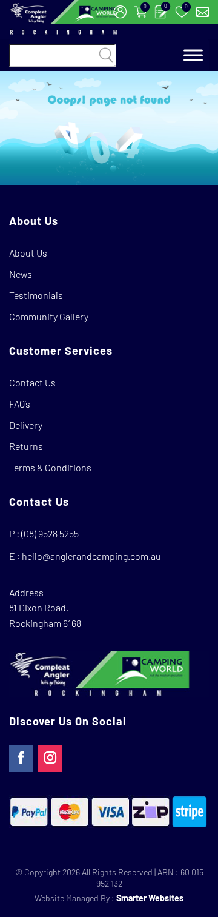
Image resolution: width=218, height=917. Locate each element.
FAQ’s (19, 403)
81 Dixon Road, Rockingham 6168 (45, 615)
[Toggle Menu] (193, 55)
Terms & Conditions (50, 467)
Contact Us (32, 382)
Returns (26, 446)
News (20, 274)
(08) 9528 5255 (50, 533)
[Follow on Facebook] (21, 758)
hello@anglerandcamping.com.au (91, 556)
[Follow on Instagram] (50, 758)
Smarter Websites (149, 898)
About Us (28, 252)
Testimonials (36, 295)
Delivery (25, 425)
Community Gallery (48, 316)
